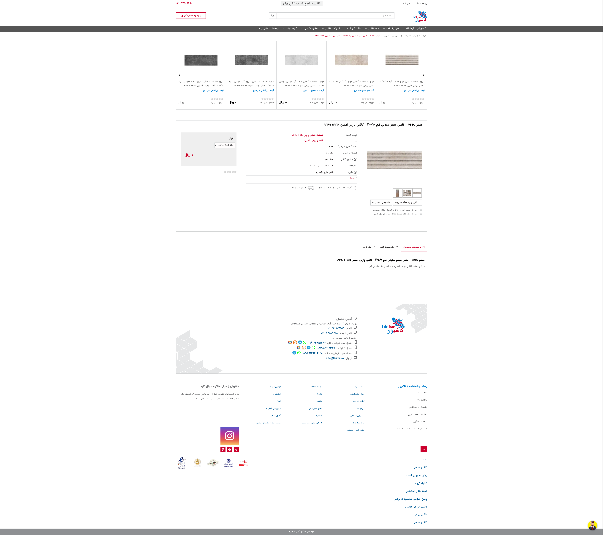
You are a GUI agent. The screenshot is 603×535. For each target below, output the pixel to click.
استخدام (277, 394)
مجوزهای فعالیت (273, 408)
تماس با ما (407, 3)
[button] (179, 75)
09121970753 (336, 328)
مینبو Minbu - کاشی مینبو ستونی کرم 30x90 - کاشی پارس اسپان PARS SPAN (402, 84)
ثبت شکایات (359, 387)
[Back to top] (424, 449)
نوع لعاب (352, 166)
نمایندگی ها (420, 483)
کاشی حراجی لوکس (416, 507)
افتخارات (318, 415)
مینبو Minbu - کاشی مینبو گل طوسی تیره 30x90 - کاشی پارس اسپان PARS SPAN (251, 84)
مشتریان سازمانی (357, 415)
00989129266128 (313, 353)
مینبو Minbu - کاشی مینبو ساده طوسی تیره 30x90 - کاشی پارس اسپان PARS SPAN (201, 84)
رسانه (424, 459)
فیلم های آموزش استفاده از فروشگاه (412, 429)
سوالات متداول (316, 387)
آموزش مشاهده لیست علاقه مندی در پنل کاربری (395, 214)
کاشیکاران (318, 394)
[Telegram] (236, 450)
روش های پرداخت (417, 475)
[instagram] (229, 436)
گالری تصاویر (275, 415)
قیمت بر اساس (418, 90)
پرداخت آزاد (421, 3)
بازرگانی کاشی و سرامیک (312, 423)
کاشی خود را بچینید (355, 430)
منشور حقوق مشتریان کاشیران (268, 423)
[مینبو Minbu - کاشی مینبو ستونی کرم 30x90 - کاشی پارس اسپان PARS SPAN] (394, 160)
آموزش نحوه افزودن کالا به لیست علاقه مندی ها (395, 210)
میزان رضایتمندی (357, 394)
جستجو (273, 15)
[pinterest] (222, 450)
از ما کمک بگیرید (419, 421)
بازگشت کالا (422, 400)
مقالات (319, 401)
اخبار (279, 401)
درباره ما (360, 408)
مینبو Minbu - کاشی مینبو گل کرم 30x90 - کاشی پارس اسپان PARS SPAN (351, 84)
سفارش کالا (422, 393)
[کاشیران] (410, 16)
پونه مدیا (293, 532)
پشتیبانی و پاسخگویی (418, 407)
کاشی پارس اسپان (313, 141)
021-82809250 (184, 3)
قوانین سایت (275, 387)
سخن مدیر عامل (315, 408)
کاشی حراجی (420, 522)
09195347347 (327, 348)
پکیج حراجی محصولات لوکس (410, 499)
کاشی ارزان (421, 514)
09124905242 (318, 343)
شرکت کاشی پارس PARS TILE (307, 135)
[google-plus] (229, 450)
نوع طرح (352, 172)
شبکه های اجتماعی (416, 491)
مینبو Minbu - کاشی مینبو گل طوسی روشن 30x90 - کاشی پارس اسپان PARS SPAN (301, 84)
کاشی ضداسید (358, 401)
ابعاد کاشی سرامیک (347, 146)
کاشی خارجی (420, 467)
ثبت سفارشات (358, 423)
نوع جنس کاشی (349, 159)
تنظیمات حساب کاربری (417, 414)
